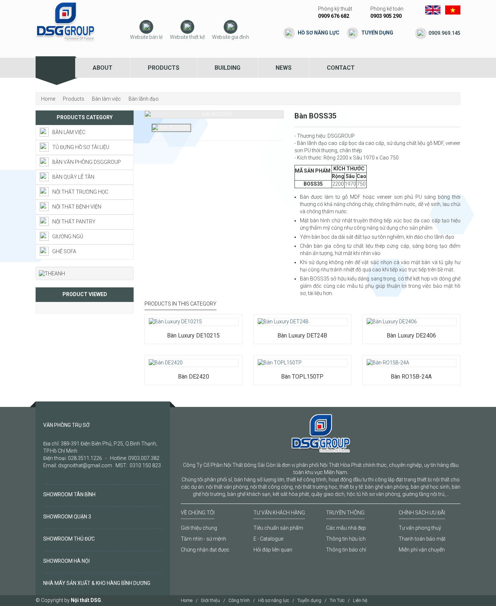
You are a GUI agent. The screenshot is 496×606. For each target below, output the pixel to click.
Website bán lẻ (146, 37)
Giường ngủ (67, 236)
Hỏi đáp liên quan (272, 550)
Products (163, 67)
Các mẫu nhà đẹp (346, 528)
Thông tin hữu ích (346, 539)
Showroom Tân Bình (69, 494)
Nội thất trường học (80, 192)
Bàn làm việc (68, 132)
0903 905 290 (386, 16)
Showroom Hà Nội (66, 561)
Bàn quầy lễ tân (73, 177)
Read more (170, 314)
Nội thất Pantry (73, 222)
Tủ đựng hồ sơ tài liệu (80, 147)
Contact (341, 67)
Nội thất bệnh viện (76, 207)
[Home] (55, 68)
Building (227, 67)
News (284, 67)
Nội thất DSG (86, 600)
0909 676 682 (333, 16)
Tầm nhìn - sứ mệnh (203, 539)
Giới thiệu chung (199, 528)
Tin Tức (337, 600)
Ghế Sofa (64, 251)
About (103, 67)
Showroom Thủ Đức (69, 539)
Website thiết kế (187, 37)
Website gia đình (230, 37)
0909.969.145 (444, 33)
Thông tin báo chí (346, 550)
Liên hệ (360, 600)
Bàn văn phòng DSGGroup (86, 162)
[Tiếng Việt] (452, 9)
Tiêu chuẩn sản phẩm (278, 528)
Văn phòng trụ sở (66, 425)
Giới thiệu (210, 600)
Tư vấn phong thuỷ (420, 528)
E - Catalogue (268, 539)
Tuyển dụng (377, 33)
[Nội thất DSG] (65, 21)
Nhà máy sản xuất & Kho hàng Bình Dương (96, 583)
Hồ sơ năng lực (319, 33)
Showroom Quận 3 (67, 517)
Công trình (239, 600)
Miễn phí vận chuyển (422, 550)
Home (186, 600)
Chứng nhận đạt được (205, 550)
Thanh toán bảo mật (422, 539)
